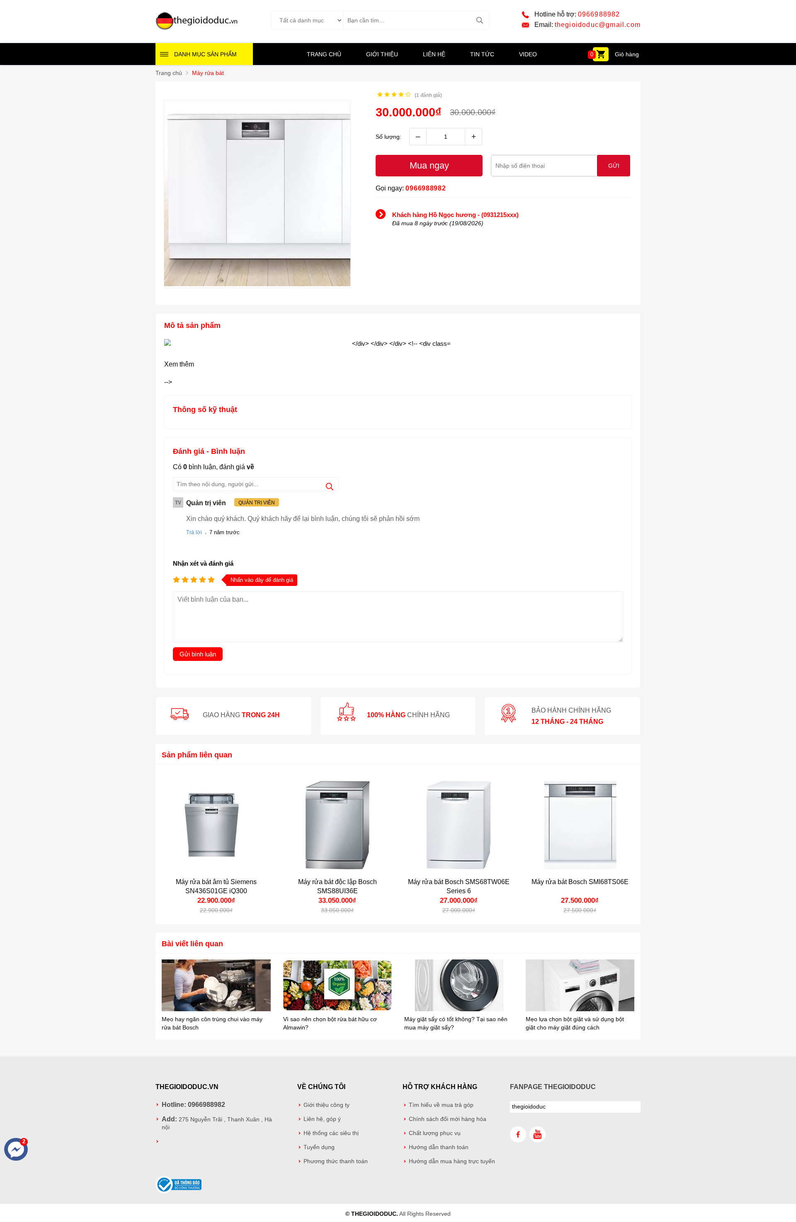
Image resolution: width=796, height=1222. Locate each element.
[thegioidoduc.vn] (196, 28)
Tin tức (482, 54)
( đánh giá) (428, 95)
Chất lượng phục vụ (435, 1133)
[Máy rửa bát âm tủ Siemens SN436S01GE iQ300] (216, 825)
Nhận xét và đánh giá (203, 563)
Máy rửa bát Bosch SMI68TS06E (580, 881)
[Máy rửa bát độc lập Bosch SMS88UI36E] (338, 825)
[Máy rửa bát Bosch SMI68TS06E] (580, 825)
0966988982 (599, 14)
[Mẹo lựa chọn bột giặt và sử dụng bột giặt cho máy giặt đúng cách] (580, 986)
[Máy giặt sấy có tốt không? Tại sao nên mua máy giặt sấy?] (458, 986)
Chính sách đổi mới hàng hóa (447, 1119)
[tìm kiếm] (479, 20)
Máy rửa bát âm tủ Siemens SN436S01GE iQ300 (216, 886)
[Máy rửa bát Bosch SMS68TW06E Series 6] (459, 825)
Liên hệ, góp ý (322, 1119)
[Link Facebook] (518, 1134)
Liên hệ (434, 54)
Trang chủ (324, 54)
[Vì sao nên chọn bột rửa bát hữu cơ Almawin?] (337, 986)
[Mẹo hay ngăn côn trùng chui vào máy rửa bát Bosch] (216, 986)
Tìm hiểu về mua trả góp (441, 1105)
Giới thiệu (382, 54)
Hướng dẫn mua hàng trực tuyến (452, 1161)
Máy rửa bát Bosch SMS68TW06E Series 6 (459, 886)
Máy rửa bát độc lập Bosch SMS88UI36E (337, 886)
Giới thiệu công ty (326, 1105)
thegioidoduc (529, 1107)
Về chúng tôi (321, 1086)
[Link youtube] (537, 1134)
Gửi (613, 165)
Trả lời (194, 532)
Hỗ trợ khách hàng (440, 1086)
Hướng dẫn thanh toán (438, 1147)
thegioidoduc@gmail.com (598, 24)
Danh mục (205, 54)
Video (528, 54)
